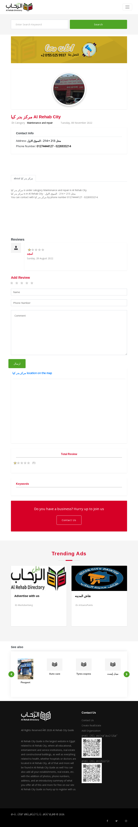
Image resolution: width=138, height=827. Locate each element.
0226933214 (63, 146)
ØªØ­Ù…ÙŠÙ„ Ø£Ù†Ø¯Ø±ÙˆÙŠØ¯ (99, 735)
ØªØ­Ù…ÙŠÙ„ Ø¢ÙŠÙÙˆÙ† (96, 761)
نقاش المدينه (83, 596)
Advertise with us (26, 596)
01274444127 (45, 146)
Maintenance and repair (40, 122)
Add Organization (91, 730)
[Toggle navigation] (127, 7)
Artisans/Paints (86, 605)
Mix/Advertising (25, 605)
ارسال (17, 363)
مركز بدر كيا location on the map (32, 373)
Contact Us (69, 520)
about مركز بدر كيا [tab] (23, 178)
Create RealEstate (91, 725)
